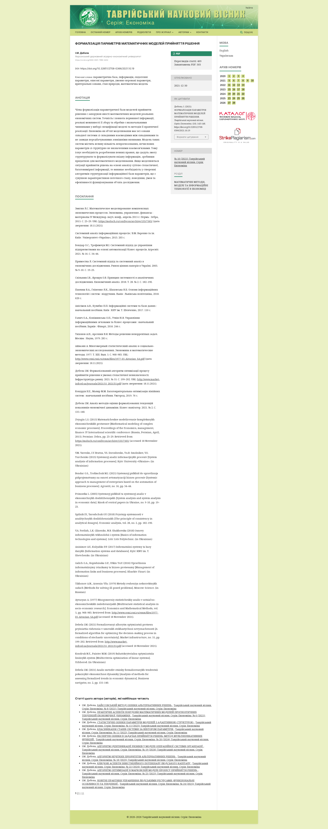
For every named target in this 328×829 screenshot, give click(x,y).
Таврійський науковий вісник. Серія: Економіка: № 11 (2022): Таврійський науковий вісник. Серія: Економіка (143, 730)
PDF (177, 53)
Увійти (249, 7)
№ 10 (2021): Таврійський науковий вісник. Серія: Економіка (189, 162)
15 (229, 89)
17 (238, 89)
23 (229, 98)
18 (243, 89)
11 (229, 85)
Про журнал (164, 32)
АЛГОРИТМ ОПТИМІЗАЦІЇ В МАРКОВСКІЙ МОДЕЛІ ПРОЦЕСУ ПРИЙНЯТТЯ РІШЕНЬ (147, 770)
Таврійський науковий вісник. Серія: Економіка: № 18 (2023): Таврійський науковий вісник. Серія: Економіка (144, 758)
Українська (226, 55)
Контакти (202, 32)
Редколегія (144, 32)
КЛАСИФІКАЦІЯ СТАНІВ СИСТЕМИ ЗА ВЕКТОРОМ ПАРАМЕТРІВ (135, 729)
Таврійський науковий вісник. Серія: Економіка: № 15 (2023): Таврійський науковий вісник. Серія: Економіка (146, 724)
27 (229, 103)
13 (238, 85)
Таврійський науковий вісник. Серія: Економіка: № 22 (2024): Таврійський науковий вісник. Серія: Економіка (145, 765)
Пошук (248, 32)
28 (234, 103)
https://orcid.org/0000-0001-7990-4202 (91, 60)
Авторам (183, 32)
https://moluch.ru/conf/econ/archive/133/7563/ (125, 221)
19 (229, 94)
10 (252, 80)
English (224, 50)
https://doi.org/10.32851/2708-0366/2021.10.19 (107, 68)
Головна (80, 32)
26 (243, 98)
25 (238, 98)
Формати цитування (187, 137)
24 (234, 98)
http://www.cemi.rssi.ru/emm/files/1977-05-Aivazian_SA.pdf (110, 358)
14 (243, 85)
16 (234, 89)
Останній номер (100, 32)
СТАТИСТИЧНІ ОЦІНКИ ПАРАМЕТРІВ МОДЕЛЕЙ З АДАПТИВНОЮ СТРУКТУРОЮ (145, 722)
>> (82, 793)
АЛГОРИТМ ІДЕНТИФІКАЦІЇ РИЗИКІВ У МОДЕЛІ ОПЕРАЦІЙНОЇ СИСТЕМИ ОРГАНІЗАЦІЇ (150, 746)
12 (234, 85)
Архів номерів (123, 32)
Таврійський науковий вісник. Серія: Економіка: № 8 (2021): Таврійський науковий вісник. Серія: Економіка (146, 707)
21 (238, 94)
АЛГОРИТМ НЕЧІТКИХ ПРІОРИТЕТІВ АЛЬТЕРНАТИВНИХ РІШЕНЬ (136, 756)
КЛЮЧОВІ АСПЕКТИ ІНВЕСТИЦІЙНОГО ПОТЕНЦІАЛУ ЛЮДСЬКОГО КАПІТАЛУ (144, 763)
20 (234, 94)
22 (243, 94)
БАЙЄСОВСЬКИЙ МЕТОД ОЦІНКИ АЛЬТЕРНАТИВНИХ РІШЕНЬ (134, 705)
